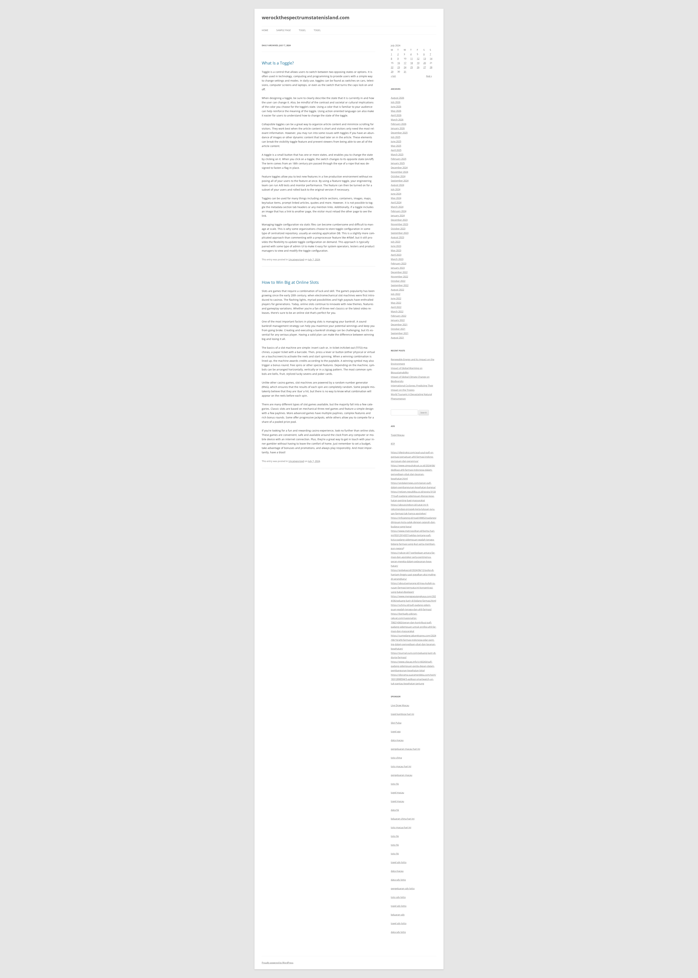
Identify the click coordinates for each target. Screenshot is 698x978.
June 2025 (396, 141)
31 (405, 71)
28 (431, 67)
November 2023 (399, 224)
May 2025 (396, 145)
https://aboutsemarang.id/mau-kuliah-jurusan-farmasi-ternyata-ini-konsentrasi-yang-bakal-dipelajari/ (413, 588)
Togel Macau (397, 435)
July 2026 (395, 102)
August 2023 (397, 237)
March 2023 (397, 259)
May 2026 (396, 110)
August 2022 (397, 289)
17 (405, 62)
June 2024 (396, 193)
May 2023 (396, 250)
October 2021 (398, 328)
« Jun (393, 76)
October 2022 (398, 281)
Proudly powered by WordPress (277, 962)
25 (411, 67)
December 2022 (399, 272)
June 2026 (396, 106)
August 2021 (397, 337)
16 (398, 62)
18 (411, 62)
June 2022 (396, 298)
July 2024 (395, 189)
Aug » (429, 76)
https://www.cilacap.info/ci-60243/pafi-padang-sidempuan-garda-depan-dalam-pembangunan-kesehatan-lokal (413, 666)
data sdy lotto (398, 932)
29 (392, 71)
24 (405, 67)
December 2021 (399, 324)
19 (418, 62)
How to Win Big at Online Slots (290, 282)
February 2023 (398, 263)
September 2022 (399, 285)
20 (424, 62)
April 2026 (396, 115)
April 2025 (396, 150)
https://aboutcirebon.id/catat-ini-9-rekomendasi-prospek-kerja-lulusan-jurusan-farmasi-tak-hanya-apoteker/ (413, 509)
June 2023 (396, 246)
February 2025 (398, 158)
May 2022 (396, 302)
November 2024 (399, 172)
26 (418, 67)
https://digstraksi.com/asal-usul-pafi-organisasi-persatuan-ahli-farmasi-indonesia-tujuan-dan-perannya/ (412, 457)
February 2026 (398, 124)
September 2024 (399, 180)
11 (411, 58)
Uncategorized (296, 259)
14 (431, 58)
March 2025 (397, 154)
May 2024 (396, 198)
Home (265, 30)
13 (424, 58)
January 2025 (398, 163)
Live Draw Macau (400, 705)
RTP (393, 443)
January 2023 (398, 267)
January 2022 (398, 320)
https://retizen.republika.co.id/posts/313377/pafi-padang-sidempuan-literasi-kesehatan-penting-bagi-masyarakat (413, 496)
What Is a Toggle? (278, 63)
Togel (317, 30)
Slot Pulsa (396, 722)
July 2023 (395, 241)
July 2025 (395, 137)
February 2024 (398, 211)
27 (424, 67)
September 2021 (399, 333)
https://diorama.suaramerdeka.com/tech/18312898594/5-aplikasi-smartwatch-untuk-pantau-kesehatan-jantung (413, 679)
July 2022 (395, 294)
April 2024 (396, 202)
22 (392, 67)
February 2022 (398, 315)
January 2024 (398, 215)
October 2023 (398, 228)
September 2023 (399, 233)
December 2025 (399, 132)
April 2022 (396, 307)
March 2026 (397, 119)
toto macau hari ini (401, 766)
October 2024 (398, 176)
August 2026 (397, 97)
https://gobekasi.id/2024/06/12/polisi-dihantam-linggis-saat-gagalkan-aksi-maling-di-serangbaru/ (413, 574)
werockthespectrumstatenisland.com (306, 17)
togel (302, 30)
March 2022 (397, 311)
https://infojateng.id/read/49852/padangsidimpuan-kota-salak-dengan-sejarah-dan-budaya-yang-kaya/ (413, 522)
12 (418, 58)
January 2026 (398, 128)
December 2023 (399, 219)
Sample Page (283, 30)
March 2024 (397, 206)
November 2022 (399, 276)
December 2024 (399, 167)
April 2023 (396, 254)
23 (398, 67)
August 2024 (397, 185)
